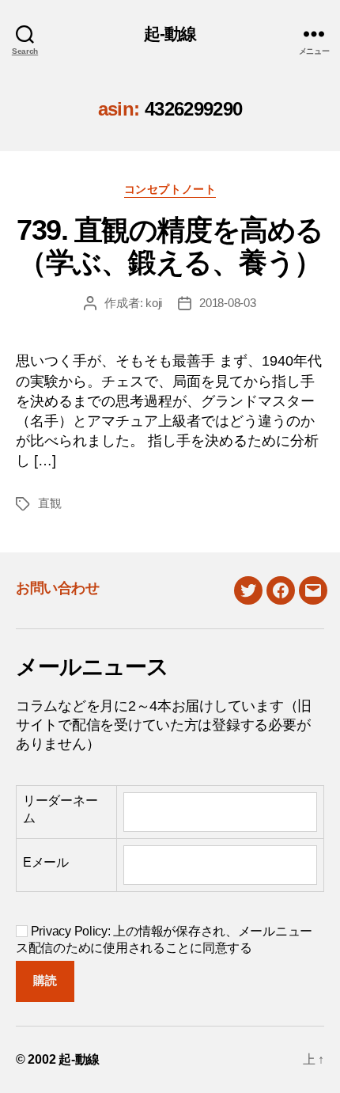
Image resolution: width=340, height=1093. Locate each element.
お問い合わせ (57, 588)
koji (153, 302)
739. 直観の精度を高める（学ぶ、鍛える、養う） (170, 246)
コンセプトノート (170, 189)
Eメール (46, 862)
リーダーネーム (60, 809)
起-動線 (170, 33)
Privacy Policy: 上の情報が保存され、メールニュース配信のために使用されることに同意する (164, 939)
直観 (50, 503)
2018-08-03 (227, 302)
